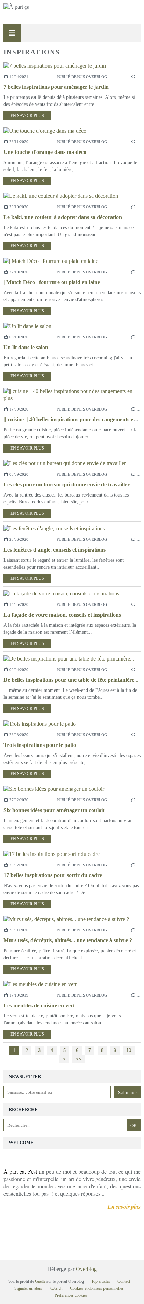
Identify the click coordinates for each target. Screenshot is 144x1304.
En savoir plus (27, 115)
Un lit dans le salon (25, 347)
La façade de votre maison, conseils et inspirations (62, 615)
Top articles (100, 1281)
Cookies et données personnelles (97, 1288)
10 (128, 1050)
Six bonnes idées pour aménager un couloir (54, 810)
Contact (123, 1281)
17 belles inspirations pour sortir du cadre (52, 875)
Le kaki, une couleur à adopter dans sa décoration (62, 217)
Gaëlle (40, 1281)
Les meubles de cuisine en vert (39, 1005)
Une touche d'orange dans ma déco (44, 152)
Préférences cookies (71, 1295)
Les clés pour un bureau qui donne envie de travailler (66, 484)
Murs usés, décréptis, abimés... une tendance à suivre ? (67, 940)
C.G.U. (56, 1288)
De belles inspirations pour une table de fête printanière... (70, 680)
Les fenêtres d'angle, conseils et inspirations (54, 550)
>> (78, 1059)
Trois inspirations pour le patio (39, 745)
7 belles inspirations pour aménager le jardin (56, 87)
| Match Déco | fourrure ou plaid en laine (51, 282)
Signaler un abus (28, 1288)
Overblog (86, 1269)
